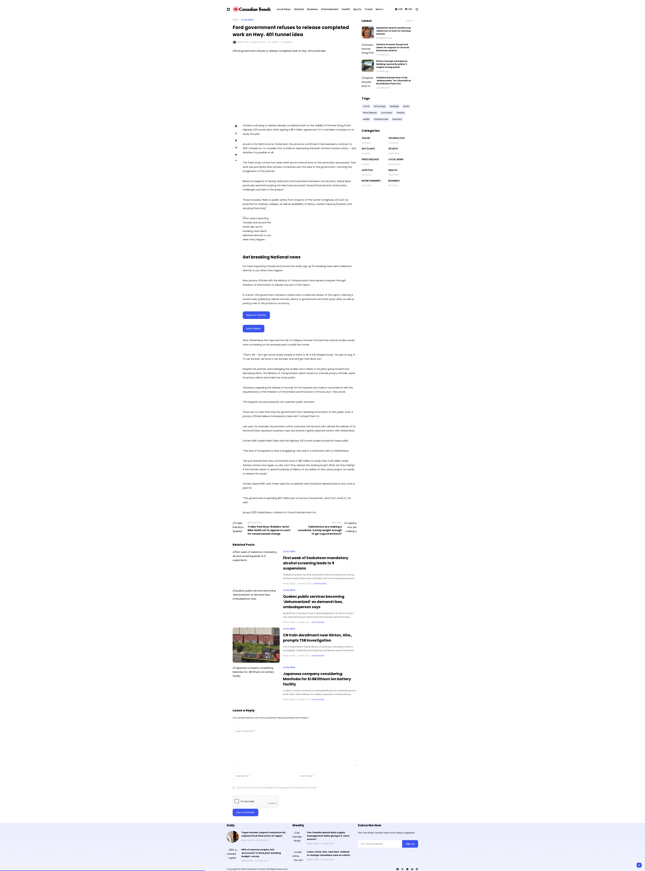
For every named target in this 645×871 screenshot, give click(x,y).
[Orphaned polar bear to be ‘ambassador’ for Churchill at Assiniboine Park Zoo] (368, 82)
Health (392, 170)
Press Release (370, 159)
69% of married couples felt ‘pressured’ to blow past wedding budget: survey (261, 853)
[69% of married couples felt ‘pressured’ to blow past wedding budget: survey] (233, 854)
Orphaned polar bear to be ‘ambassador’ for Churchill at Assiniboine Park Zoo (393, 80)
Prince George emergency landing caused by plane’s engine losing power (391, 64)
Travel (366, 138)
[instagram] (407, 869)
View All (409, 20)
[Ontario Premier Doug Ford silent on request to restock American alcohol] (368, 49)
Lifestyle (367, 170)
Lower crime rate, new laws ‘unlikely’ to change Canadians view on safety (328, 853)
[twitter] (402, 869)
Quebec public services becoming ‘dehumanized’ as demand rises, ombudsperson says (313, 601)
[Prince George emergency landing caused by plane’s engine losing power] (368, 66)
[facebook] (397, 869)
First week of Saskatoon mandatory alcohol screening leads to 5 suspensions (315, 563)
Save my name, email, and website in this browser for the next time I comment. (277, 787)
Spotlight (368, 148)
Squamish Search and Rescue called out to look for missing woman (393, 30)
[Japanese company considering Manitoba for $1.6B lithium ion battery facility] (256, 683)
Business (394, 180)
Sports (393, 148)
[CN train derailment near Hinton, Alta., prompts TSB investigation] (256, 645)
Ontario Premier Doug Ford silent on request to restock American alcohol (392, 47)
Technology (396, 138)
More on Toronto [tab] (256, 315)
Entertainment (371, 180)
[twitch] (417, 869)
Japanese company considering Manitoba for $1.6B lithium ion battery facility (317, 679)
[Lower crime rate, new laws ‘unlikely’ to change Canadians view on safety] (298, 856)
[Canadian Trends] (252, 9)
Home (235, 19)
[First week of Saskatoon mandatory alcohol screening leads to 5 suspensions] (256, 567)
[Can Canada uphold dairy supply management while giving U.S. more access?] (298, 837)
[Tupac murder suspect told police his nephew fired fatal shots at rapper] (233, 837)
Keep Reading (320, 583)
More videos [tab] (253, 328)
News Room (243, 42)
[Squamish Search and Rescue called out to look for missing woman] (368, 32)
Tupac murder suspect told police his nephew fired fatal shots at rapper (263, 834)
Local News (247, 19)
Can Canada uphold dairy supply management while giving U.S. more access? (328, 836)
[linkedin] (412, 869)
